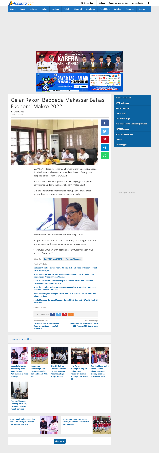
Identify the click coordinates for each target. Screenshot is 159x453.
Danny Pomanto (122, 108)
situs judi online (120, 172)
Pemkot (119, 139)
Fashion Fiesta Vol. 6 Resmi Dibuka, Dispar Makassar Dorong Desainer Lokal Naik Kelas (100, 371)
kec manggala (121, 144)
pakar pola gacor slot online (126, 183)
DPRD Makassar (122, 103)
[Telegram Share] (105, 147)
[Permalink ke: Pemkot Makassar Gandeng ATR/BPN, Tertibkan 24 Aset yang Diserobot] (19, 390)
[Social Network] (148, 3)
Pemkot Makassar (73, 259)
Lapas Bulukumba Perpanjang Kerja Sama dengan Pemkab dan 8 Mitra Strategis (19, 371)
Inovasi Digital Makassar (126, 193)
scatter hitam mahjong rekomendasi (129, 152)
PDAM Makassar (122, 129)
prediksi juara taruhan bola (125, 188)
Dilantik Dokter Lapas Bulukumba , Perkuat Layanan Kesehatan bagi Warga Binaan (59, 371)
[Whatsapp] (105, 155)
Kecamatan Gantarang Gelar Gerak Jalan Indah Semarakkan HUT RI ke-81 (39, 371)
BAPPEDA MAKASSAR (53, 259)
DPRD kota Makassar (124, 134)
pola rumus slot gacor (123, 162)
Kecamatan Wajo (123, 118)
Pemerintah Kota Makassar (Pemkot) (131, 124)
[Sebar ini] (105, 123)
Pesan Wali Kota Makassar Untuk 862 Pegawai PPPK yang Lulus (84, 323)
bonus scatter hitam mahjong (126, 177)
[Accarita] (21, 3)
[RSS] (71, 314)
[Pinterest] (64, 314)
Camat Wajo (121, 113)
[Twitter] (58, 314)
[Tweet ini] (105, 131)
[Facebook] (52, 314)
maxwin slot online (122, 157)
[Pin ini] (105, 139)
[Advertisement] (79, 30)
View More (59, 441)
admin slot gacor (121, 167)
